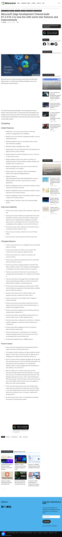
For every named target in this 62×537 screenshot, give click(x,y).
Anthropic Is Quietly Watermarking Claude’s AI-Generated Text (6, 482)
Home (2, 8)
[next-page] (5, 489)
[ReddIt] (31, 49)
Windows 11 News (25, 3)
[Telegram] (34, 49)
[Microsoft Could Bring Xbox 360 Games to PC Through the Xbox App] (21, 476)
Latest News (17, 10)
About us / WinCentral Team (26, 532)
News (18, 3)
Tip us (35, 532)
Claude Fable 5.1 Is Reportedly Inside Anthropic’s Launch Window (51, 170)
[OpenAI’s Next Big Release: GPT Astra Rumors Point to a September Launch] (45, 199)
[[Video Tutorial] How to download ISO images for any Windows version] (45, 126)
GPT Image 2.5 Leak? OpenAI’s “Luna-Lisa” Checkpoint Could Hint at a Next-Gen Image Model (55, 181)
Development (14, 436)
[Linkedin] (27, 49)
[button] (59, 3)
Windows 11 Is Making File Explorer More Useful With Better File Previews (34, 466)
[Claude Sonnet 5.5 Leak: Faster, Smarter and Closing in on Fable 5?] (45, 209)
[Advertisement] (20, 36)
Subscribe (46, 521)
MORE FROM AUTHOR (19, 451)
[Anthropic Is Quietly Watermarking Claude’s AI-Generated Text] (7, 476)
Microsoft (25, 436)
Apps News (18, 8)
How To (39, 3)
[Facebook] (12, 49)
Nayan (45, 88)
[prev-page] (2, 489)
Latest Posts (23, 10)
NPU (43, 3)
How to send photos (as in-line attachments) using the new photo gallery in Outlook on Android (55, 95)
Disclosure (51, 532)
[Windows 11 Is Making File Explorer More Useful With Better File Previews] (34, 459)
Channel (8, 436)
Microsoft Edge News (37, 10)
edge (20, 436)
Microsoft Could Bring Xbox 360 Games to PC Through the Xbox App (20, 482)
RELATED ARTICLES (7, 451)
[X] (16, 49)
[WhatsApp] (23, 49)
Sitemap (46, 532)
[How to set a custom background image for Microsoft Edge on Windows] (45, 104)
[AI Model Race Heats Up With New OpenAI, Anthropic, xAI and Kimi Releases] (7, 459)
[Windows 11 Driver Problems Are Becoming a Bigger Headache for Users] (21, 459)
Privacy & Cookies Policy (12, 532)
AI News (34, 3)
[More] (38, 49)
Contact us (40, 532)
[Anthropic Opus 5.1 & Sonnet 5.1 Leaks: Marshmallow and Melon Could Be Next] (45, 190)
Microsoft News (29, 10)
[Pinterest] (20, 49)
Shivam (4, 22)
